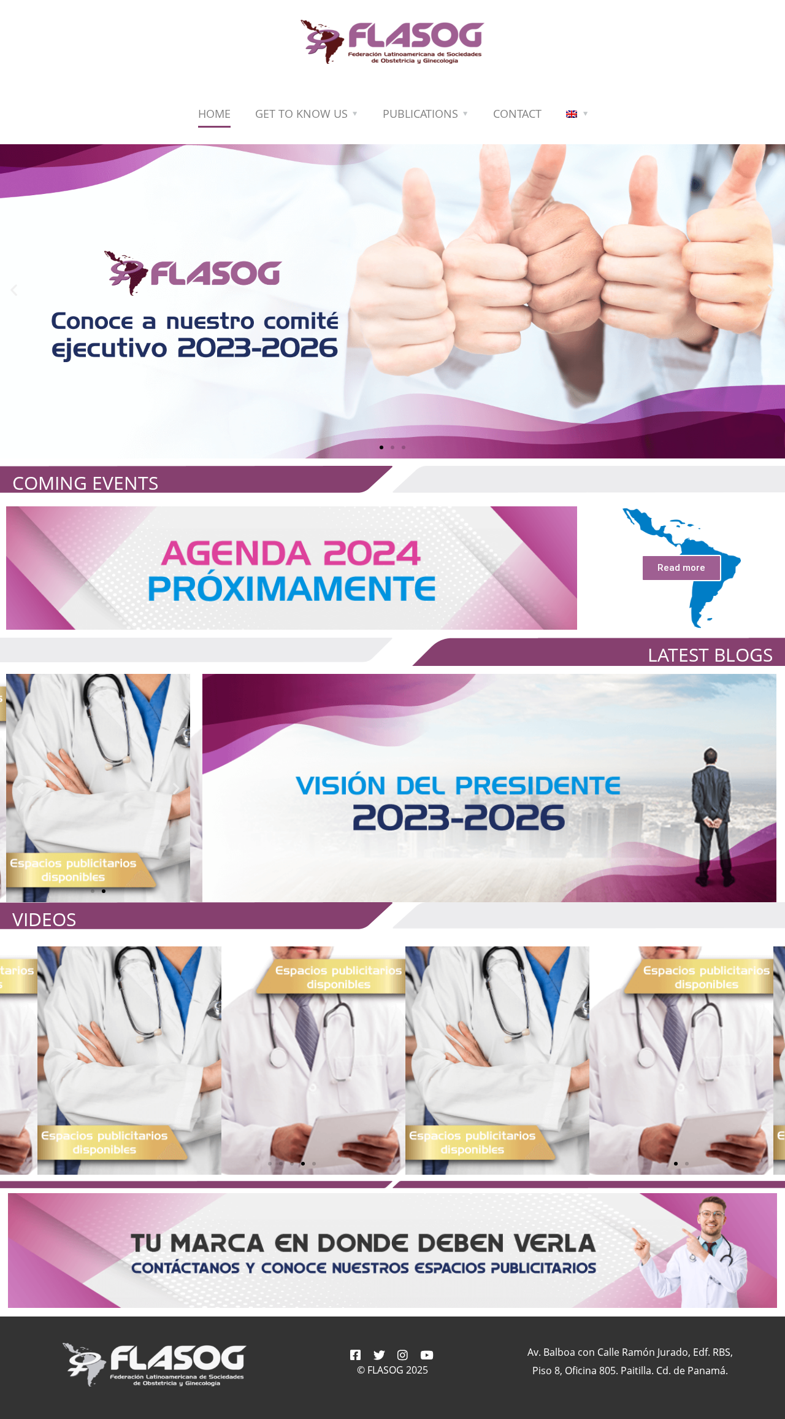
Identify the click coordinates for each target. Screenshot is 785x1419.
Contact (517, 113)
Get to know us (301, 113)
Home (214, 113)
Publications (420, 113)
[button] (381, 447)
